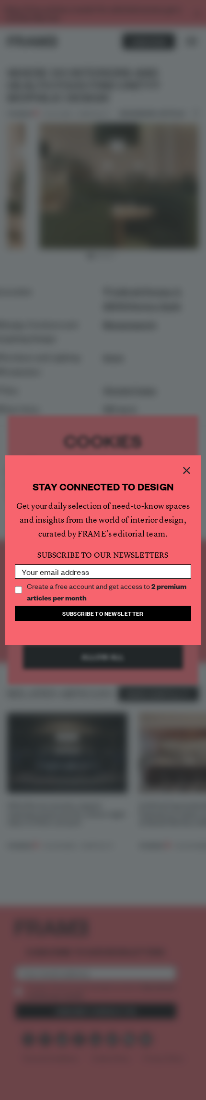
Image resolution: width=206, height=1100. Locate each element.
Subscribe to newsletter (103, 613)
